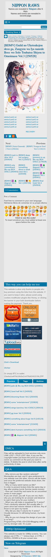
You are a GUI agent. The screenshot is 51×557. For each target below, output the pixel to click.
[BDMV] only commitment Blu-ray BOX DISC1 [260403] (11, 168)
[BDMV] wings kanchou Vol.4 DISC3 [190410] (23, 408)
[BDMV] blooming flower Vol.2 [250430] (21, 397)
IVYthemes (26, 556)
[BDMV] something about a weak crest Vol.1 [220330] (24, 169)
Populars (11, 381)
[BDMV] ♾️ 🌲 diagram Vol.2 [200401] (10, 183)
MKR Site (37, 556)
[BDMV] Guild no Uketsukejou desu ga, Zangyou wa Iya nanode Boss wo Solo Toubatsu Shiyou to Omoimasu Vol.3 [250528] (24, 50)
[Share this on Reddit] (13, 136)
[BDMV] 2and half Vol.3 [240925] (18, 391)
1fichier (7, 368)
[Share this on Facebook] (6, 136)
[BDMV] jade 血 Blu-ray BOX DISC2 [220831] (23, 386)
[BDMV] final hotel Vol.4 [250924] (38, 183)
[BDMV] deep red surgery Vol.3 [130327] (24, 157)
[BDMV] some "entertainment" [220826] (21, 402)
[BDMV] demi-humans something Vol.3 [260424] (24, 430)
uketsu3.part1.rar (10, 117)
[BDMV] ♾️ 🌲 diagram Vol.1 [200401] (39, 175)
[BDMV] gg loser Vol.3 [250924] (17, 413)
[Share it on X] (10, 136)
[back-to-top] (45, 444)
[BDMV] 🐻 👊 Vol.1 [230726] (24, 182)
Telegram (33, 9)
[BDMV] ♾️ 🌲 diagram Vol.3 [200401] (39, 167)
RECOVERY (30, 132)
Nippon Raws (25, 5)
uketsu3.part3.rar (10, 122)
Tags (25, 381)
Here (6, 548)
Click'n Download (11, 362)
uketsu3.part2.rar (10, 120)
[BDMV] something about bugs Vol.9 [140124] (23, 419)
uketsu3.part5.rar (10, 127)
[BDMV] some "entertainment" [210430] (21, 424)
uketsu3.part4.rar (10, 124)
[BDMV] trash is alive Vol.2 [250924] (11, 157)
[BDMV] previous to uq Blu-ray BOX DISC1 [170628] (40, 158)
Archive (40, 381)
